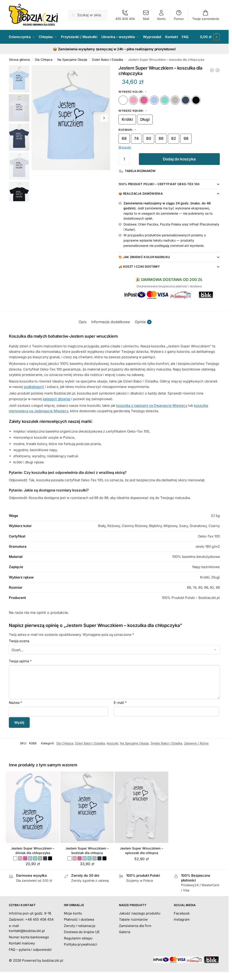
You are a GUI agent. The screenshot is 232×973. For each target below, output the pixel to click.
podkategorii (34, 387)
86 (161, 138)
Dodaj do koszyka (179, 159)
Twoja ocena (19, 641)
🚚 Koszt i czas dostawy (139, 266)
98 (186, 138)
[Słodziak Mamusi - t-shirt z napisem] (212, 70)
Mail (146, 19)
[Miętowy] (164, 100)
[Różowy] (133, 100)
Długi (145, 119)
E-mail (120, 702)
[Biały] (123, 100)
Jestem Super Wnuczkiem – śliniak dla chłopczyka (32, 850)
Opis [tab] (82, 321)
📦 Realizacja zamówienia (140, 193)
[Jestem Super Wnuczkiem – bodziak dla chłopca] (87, 807)
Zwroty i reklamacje (79, 926)
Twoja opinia (20, 661)
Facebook (182, 913)
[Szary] (175, 100)
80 (148, 138)
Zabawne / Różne (196, 743)
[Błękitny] (154, 100)
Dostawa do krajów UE (82, 932)
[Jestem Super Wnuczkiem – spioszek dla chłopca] (141, 807)
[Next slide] (104, 118)
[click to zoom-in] (70, 117)
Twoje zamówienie (205, 19)
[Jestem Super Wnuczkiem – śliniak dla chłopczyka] (32, 807)
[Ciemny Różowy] (143, 100)
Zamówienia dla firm (135, 926)
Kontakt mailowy (22, 943)
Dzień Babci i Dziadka (107, 59)
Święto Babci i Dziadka (166, 743)
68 (124, 138)
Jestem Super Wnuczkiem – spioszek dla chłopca (141, 850)
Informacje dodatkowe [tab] (110, 321)
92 (173, 138)
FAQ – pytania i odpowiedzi (30, 949)
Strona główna (19, 59)
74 (136, 138)
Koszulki (112, 743)
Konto (161, 19)
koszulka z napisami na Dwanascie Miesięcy (151, 405)
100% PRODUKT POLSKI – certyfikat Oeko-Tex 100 (159, 184)
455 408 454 (125, 19)
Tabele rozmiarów (133, 919)
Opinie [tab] (142, 321)
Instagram (182, 919)
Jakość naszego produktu (139, 913)
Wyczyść (124, 147)
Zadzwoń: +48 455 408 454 (31, 919)
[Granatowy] (185, 100)
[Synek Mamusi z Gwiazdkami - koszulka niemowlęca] (217, 70)
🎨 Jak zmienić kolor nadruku (144, 257)
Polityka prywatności (80, 944)
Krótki (127, 119)
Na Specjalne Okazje (72, 59)
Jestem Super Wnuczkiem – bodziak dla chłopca (87, 850)
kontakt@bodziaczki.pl (27, 931)
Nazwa (15, 702)
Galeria (124, 932)
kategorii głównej (56, 399)
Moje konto (73, 913)
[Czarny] (196, 100)
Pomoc (179, 19)
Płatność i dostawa (79, 919)
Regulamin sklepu (78, 938)
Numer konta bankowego (29, 937)
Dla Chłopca (44, 59)
